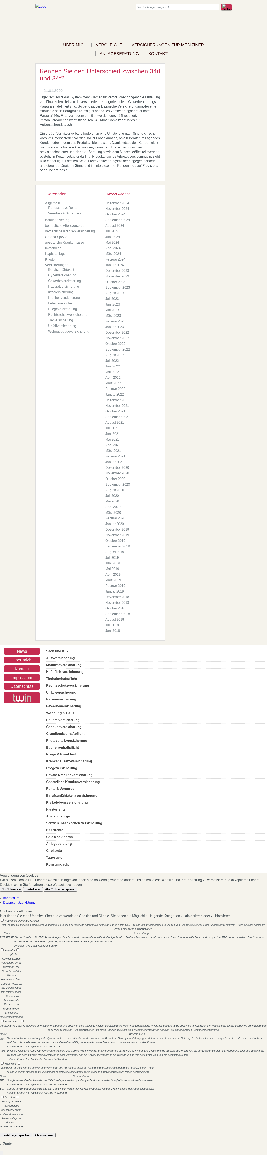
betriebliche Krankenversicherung (70, 231)
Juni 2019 (112, 563)
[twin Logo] (22, 697)
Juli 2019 (112, 557)
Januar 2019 (114, 591)
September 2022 (117, 349)
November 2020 (117, 473)
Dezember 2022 (117, 332)
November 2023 (117, 276)
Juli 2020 (112, 495)
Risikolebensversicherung (67, 802)
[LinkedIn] (230, 29)
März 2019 (113, 580)
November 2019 (117, 535)
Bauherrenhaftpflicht (62, 747)
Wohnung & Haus (60, 713)
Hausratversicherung (63, 286)
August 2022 (114, 355)
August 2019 (114, 552)
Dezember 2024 (117, 203)
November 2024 (117, 208)
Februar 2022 (115, 389)
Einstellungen (33, 889)
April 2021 (113, 445)
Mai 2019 (112, 569)
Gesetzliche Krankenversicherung (73, 782)
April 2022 (113, 377)
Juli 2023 (112, 299)
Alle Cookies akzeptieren (60, 889)
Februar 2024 (115, 259)
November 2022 (117, 338)
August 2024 (114, 225)
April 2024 (113, 248)
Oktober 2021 (115, 411)
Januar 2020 (114, 524)
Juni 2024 (112, 237)
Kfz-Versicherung (61, 292)
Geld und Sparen (59, 837)
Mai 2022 (112, 372)
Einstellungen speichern (16, 1135)
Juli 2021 (112, 428)
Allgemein (52, 203)
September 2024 (117, 220)
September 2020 (117, 484)
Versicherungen (56, 265)
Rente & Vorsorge (60, 788)
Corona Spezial (56, 237)
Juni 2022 (112, 366)
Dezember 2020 (117, 467)
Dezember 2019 (117, 529)
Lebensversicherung (63, 303)
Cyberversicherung (62, 275)
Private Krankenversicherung (69, 775)
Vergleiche (109, 45)
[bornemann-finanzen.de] (40, 6)
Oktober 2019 (115, 540)
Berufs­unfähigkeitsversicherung (71, 795)
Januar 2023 (114, 327)
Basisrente (54, 830)
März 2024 (113, 254)
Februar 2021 (115, 456)
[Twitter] (230, 33)
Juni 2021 (112, 434)
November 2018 (117, 602)
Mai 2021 (112, 439)
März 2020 (113, 512)
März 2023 (113, 315)
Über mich (74, 45)
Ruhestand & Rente (62, 207)
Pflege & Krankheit (61, 754)
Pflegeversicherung (62, 309)
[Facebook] (230, 20)
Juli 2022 (112, 360)
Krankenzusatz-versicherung (69, 761)
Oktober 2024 (115, 214)
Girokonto (54, 850)
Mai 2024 (112, 242)
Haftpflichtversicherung (64, 672)
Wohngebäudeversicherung (68, 331)
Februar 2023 (115, 321)
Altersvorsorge (58, 816)
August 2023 (114, 293)
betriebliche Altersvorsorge (64, 225)
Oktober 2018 (115, 608)
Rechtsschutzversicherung (67, 314)
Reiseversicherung (61, 699)
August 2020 (114, 490)
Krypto (50, 259)
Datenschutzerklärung (19, 902)
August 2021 (114, 422)
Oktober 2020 (115, 479)
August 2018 (114, 619)
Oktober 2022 (115, 344)
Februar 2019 (115, 586)
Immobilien (53, 248)
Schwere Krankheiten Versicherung (74, 823)
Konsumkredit (57, 864)
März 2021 (113, 450)
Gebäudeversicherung (64, 727)
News (22, 651)
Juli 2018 (112, 625)
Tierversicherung (60, 320)
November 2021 (117, 405)
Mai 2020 (112, 501)
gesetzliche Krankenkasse (64, 242)
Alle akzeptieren (44, 1135)
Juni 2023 (112, 304)
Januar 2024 (114, 265)
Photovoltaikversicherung (66, 740)
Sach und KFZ (57, 651)
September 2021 (117, 417)
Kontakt (158, 53)
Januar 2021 (114, 462)
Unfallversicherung (62, 326)
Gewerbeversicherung (64, 281)
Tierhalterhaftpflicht (61, 678)
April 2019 (113, 574)
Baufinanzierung (57, 220)
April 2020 (113, 507)
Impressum (21, 677)
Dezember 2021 (117, 400)
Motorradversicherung (64, 665)
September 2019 (117, 546)
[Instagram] (230, 24)
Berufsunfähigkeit (61, 269)
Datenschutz (22, 686)
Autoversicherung (60, 658)
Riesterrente (55, 809)
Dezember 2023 (117, 270)
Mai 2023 (112, 310)
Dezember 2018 (117, 597)
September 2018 (117, 614)
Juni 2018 (112, 631)
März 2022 (113, 383)
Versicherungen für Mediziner (168, 45)
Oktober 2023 (115, 282)
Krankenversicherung (64, 297)
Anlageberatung (119, 53)
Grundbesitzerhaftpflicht (65, 733)
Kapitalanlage (55, 254)
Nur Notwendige (11, 889)
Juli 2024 (112, 231)
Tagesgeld (54, 857)
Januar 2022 (114, 394)
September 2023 (117, 287)
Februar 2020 (115, 518)
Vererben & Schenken (64, 213)
